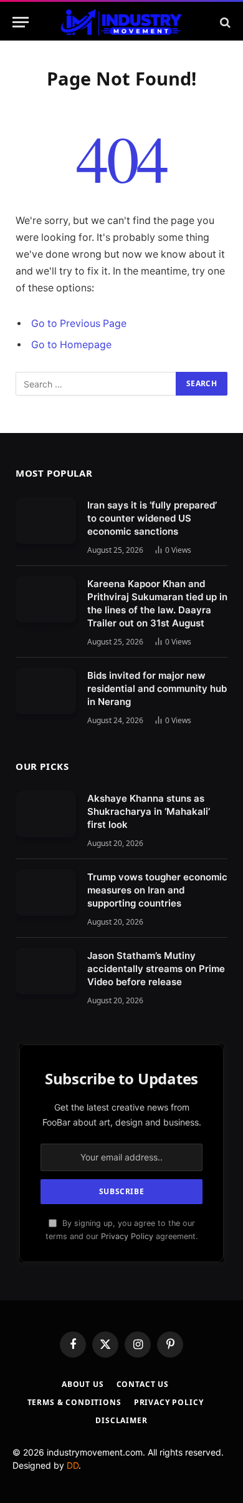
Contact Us (143, 1384)
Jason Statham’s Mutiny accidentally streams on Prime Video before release (156, 969)
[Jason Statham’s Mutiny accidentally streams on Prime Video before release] (46, 971)
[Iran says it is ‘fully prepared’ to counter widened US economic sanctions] (46, 520)
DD (73, 1465)
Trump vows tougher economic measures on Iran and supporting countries (157, 890)
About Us (83, 1384)
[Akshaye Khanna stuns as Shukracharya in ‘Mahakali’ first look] (46, 813)
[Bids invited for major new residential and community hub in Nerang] (46, 691)
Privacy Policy (127, 1236)
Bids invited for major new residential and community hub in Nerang (157, 688)
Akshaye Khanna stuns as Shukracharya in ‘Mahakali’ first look (148, 811)
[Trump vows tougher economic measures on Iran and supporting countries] (46, 892)
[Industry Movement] (121, 22)
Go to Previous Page (78, 323)
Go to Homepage (71, 345)
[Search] (224, 22)
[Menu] (20, 22)
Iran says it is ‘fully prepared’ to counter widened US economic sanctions (152, 518)
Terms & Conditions (74, 1402)
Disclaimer (121, 1420)
